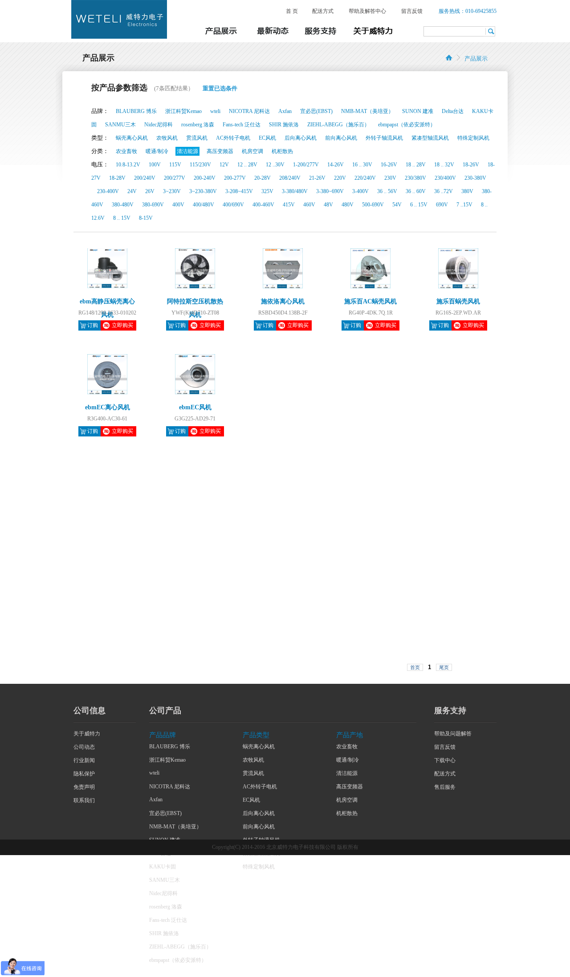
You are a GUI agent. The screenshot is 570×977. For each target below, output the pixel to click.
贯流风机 (253, 773)
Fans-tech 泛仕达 (168, 920)
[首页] (448, 58)
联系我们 (84, 800)
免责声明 (84, 787)
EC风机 (251, 800)
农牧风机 (253, 760)
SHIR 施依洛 (164, 933)
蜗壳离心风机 (259, 746)
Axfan (156, 799)
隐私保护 (84, 774)
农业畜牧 (347, 746)
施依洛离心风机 (283, 301)
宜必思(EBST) (165, 813)
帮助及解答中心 (367, 11)
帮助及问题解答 (453, 734)
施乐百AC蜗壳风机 (370, 301)
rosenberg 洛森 (165, 907)
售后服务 (445, 787)
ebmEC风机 (195, 407)
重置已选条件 (220, 88)
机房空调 (347, 800)
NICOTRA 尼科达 (169, 786)
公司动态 (84, 747)
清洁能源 (347, 773)
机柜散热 (347, 813)
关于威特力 (86, 734)
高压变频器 (349, 786)
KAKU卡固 (162, 867)
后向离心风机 (259, 813)
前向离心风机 (259, 827)
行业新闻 (84, 760)
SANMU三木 (164, 880)
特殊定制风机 (259, 867)
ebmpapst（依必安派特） (178, 960)
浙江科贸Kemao (167, 760)
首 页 (292, 11)
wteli (154, 773)
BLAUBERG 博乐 (169, 746)
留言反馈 (412, 11)
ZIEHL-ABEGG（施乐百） (180, 947)
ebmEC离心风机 (107, 407)
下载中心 (445, 760)
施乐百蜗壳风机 (458, 301)
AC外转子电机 (260, 786)
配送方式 (323, 11)
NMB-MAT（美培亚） (175, 827)
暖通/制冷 (347, 760)
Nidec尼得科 (163, 893)
